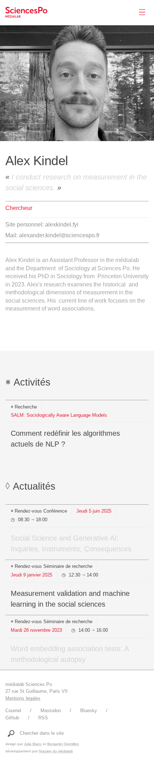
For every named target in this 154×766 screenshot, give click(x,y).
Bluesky (88, 710)
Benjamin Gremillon (63, 744)
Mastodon (50, 710)
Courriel (13, 710)
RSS (43, 717)
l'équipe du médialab (56, 751)
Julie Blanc (33, 744)
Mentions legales (22, 698)
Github (12, 717)
